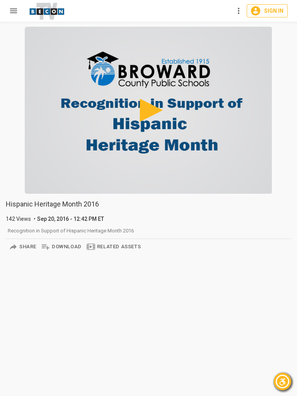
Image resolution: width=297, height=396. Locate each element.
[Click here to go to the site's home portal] (47, 11)
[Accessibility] (282, 381)
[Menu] (11, 11)
